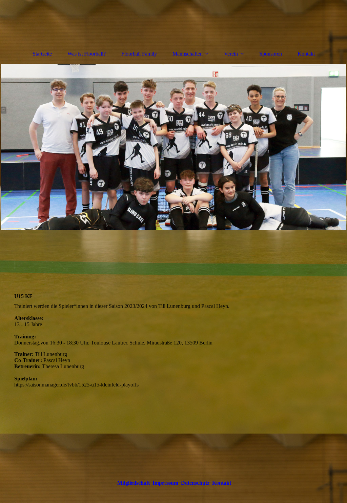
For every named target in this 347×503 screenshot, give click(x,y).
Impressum (165, 483)
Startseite (42, 54)
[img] (173, 22)
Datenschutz (195, 483)
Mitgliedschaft (133, 483)
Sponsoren (270, 54)
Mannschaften (187, 54)
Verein (231, 54)
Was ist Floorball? (86, 54)
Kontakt (306, 54)
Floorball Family (139, 54)
